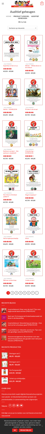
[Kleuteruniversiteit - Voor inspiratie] (22, 3)
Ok (15, 430)
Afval (27, 238)
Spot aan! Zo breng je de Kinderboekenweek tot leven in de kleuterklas (25, 317)
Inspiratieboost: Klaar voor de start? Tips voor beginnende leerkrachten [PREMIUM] (24, 310)
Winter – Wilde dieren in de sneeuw (33, 66)
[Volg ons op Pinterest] (17, 405)
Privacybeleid (25, 430)
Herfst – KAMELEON (10, 109)
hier (6, 413)
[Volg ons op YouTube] (21, 405)
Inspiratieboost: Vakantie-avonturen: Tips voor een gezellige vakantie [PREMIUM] (25, 331)
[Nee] (42, 426)
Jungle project (29, 280)
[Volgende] (37, 293)
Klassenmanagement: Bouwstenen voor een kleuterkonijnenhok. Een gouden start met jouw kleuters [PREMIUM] (25, 338)
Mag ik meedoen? (30, 195)
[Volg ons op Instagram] (14, 405)
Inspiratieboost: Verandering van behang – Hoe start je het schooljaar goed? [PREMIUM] (25, 324)
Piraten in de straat (31, 109)
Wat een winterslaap (9, 280)
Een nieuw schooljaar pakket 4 (10, 195)
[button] (3, 3)
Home (8, 16)
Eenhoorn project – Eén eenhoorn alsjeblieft (11, 152)
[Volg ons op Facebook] (10, 405)
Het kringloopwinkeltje (10, 238)
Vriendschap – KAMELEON (30, 152)
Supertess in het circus (10, 66)
